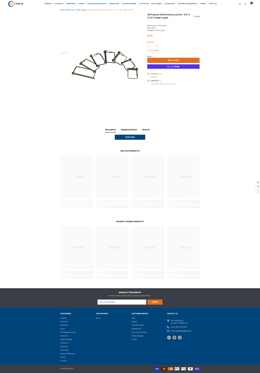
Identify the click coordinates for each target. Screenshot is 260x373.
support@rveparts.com (183, 331)
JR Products (162, 25)
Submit (155, 302)
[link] (76, 203)
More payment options (173, 70)
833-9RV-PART (181, 327)
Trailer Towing (81, 10)
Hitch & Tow (70, 10)
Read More (130, 137)
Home (62, 10)
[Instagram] (174, 338)
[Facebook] (169, 338)
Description (110, 130)
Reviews (146, 130)
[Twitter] (180, 338)
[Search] (240, 4)
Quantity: (150, 42)
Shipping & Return (129, 130)
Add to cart (173, 60)
